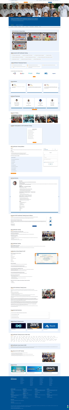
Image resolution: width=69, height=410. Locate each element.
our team (11, 405)
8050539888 (36, 396)
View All (34, 76)
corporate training (18, 405)
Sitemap (26, 406)
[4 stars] (48, 85)
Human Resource (31, 383)
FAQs (40, 26)
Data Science (50, 384)
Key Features (16, 26)
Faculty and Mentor (32, 26)
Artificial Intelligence (51, 383)
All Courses (26, 2)
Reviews (23, 26)
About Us (53, 0)
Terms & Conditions (49, 405)
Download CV (23, 406)
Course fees (27, 26)
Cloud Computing (12, 400)
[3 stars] (15, 85)
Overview (12, 26)
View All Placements (34, 109)
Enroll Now (34, 142)
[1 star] (30, 85)
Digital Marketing (31, 384)
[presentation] (10, 87)
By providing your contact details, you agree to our (49, 162)
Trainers (57, 405)
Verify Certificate (12, 406)
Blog (57, 0)
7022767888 (48, 396)
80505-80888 (12, 391)
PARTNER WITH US (40, 0)
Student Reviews (38, 405)
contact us (16, 405)
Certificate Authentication (23, 405)
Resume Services (15, 406)
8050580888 (48, 391)
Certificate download (27, 405)
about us (13, 405)
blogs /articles (55, 405)
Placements (37, 0)
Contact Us (51, 0)
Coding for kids (50, 385)
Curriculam (20, 26)
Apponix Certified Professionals (42, 405)
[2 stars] (14, 85)
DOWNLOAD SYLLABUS (13, 173)
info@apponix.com (15, 0)
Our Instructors (48, 0)
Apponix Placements (35, 405)
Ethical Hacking (41, 384)
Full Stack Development (16, 400)
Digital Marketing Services (19, 406)
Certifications (36, 26)
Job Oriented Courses (44, 0)
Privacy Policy (53, 162)
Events (46, 405)
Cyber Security (21, 383)
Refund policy (52, 405)
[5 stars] (16, 85)
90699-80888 (36, 391)
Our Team (56, 0)
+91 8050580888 (12, 0)
